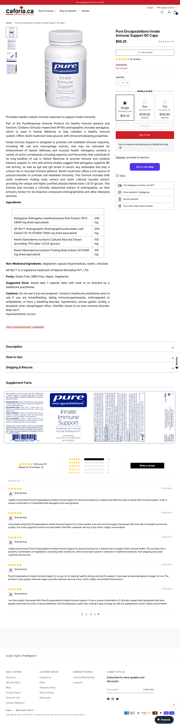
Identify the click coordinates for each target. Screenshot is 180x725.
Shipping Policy (48, 687)
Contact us (144, 192)
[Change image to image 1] (11, 32)
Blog (8, 687)
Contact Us (45, 677)
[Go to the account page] (168, 12)
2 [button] (86, 614)
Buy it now (145, 134)
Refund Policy (47, 692)
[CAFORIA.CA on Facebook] (108, 699)
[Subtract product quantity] (126, 83)
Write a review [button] (147, 465)
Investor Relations (15, 702)
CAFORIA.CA (27, 715)
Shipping (120, 157)
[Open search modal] (162, 12)
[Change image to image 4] (11, 69)
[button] (123, 59)
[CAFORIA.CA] (20, 10)
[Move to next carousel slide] (171, 638)
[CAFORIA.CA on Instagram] (113, 699)
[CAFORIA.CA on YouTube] (117, 699)
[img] (15, 488)
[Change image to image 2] (11, 44)
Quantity (120, 77)
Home (9, 23)
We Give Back (13, 682)
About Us (11, 677)
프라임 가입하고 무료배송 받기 (21, 655)
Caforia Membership (84, 677)
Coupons (78, 682)
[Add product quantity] (118, 83)
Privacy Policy (13, 692)
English (150, 8)
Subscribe (148, 689)
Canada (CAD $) (167, 8)
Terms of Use (13, 697)
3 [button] (91, 614)
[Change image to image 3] (11, 56)
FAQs (42, 682)
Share (122, 175)
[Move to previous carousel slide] (165, 638)
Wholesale (45, 697)
